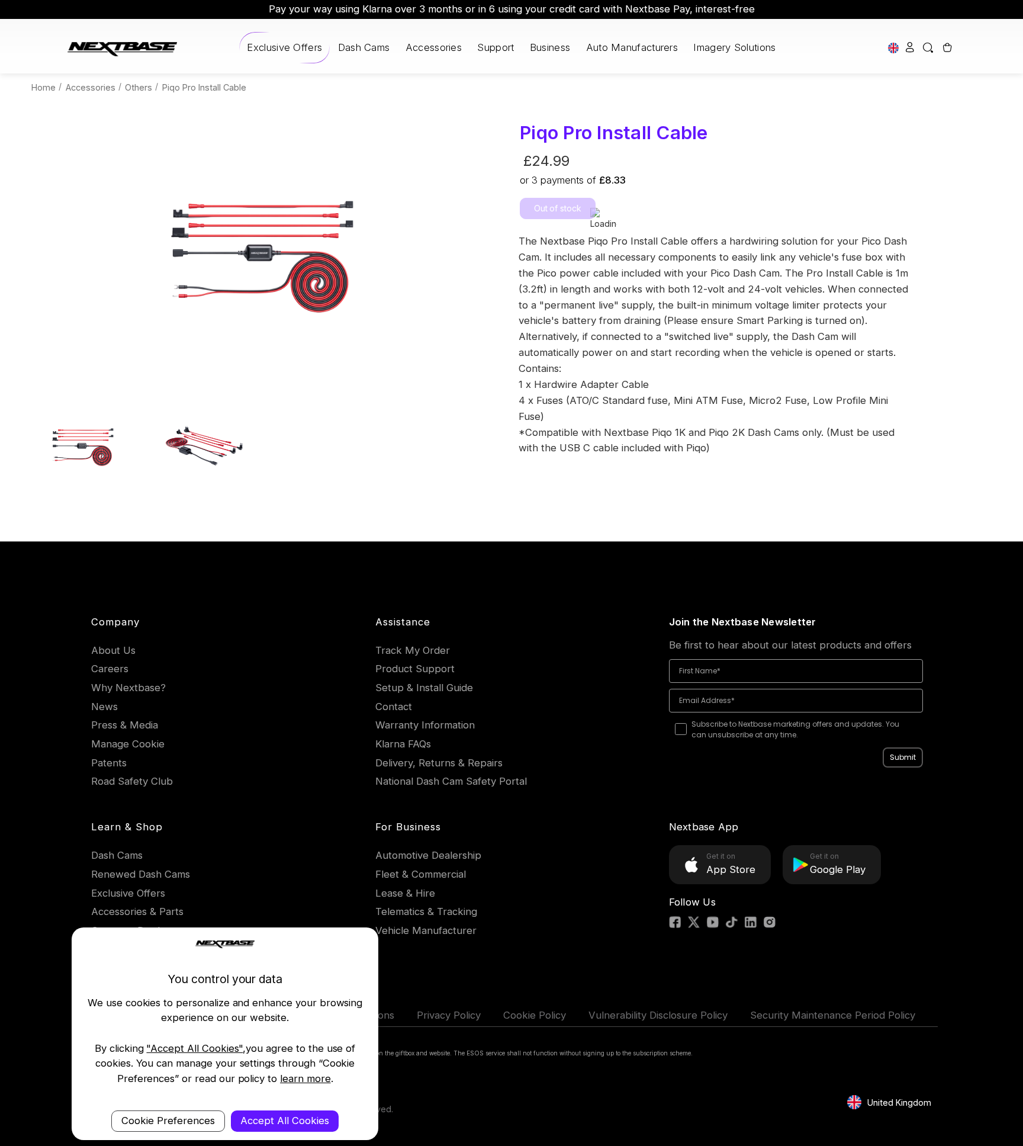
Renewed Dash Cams (140, 874)
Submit (903, 757)
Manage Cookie (128, 744)
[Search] (928, 47)
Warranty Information (425, 725)
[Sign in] (910, 47)
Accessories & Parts (137, 911)
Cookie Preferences (168, 1120)
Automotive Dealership (428, 855)
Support (495, 47)
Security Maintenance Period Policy (832, 1015)
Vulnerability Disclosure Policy (658, 1015)
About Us (113, 650)
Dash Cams (364, 47)
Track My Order (412, 650)
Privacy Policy (449, 1015)
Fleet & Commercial (420, 874)
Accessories (434, 47)
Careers (109, 669)
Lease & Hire (405, 893)
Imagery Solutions (734, 47)
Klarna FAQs (403, 744)
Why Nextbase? (128, 688)
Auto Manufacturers (632, 47)
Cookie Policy (534, 1015)
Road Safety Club (132, 781)
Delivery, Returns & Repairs (439, 763)
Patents (109, 763)
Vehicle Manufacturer (426, 930)
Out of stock (557, 208)
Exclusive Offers (284, 47)
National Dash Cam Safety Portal (451, 781)
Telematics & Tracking (426, 911)
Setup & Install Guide (424, 688)
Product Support (415, 669)
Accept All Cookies (284, 1120)
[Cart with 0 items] (946, 47)
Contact (393, 706)
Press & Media (124, 725)
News (104, 706)
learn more (305, 1078)
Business (550, 47)
